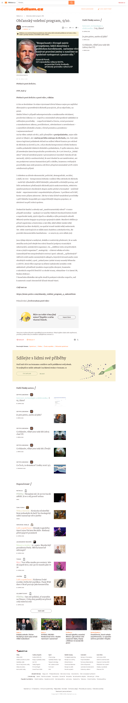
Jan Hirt (34, 662)
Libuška (19, 576)
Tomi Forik (20, 507)
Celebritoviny (21, 593)
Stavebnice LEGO (49, 679)
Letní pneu (69, 679)
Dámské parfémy (60, 679)
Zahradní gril (90, 676)
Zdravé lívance (69, 662)
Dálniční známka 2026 (103, 659)
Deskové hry (76, 679)
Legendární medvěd (24, 542)
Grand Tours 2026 (37, 669)
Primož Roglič (36, 667)
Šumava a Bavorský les (87, 662)
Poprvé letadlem (85, 659)
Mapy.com (45, 674)
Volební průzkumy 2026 (22, 659)
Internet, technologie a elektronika (92, 27)
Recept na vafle (69, 667)
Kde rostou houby (65, 674)
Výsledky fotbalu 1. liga (55, 659)
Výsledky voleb (20, 662)
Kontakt (64, 689)
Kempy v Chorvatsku (86, 657)
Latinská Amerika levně (87, 667)
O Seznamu (35, 689)
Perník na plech (69, 669)
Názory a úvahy (23, 545)
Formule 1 (51, 667)
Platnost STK (100, 669)
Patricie (19, 490)
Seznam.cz (122, 2)
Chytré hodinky (91, 679)
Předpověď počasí (54, 674)
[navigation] (2, 2)
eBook (66, 27)
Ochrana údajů (73, 689)
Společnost (32, 346)
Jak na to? (42, 373)
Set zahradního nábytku (79, 676)
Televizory (83, 679)
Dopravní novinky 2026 (103, 662)
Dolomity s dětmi (85, 669)
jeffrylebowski (28, 26)
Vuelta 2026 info (36, 657)
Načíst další (41, 611)
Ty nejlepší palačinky (70, 657)
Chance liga (52, 657)
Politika (40, 346)
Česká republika (48, 346)
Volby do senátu (20, 667)
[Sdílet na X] (78, 340)
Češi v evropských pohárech (87, 674)
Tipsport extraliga (53, 662)
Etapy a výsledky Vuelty (38, 659)
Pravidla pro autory (85, 689)
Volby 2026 (19, 657)
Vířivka (97, 676)
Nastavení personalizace (63, 691)
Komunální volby (21, 669)
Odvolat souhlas (98, 689)
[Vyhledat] (71, 2)
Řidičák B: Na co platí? (103, 664)
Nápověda (57, 689)
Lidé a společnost (24, 528)
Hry (18, 562)
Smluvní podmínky (46, 689)
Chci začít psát (106, 9)
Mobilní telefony (39, 679)
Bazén (38, 676)
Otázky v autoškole (102, 667)
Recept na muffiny (70, 659)
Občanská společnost (61, 346)
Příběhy (19, 494)
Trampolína (55, 676)
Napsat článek (67, 317)
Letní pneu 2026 (101, 657)
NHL (50, 669)
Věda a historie (23, 510)
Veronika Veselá (22, 524)
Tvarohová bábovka (70, 664)
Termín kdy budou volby (23, 664)
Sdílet (72, 27)
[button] (47, 55)
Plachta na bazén (46, 676)
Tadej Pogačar (36, 664)
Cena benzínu (75, 674)
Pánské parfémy (101, 679)
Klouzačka (69, 676)
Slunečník (62, 676)
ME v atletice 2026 (54, 664)
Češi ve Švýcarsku (85, 664)
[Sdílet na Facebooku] (75, 340)
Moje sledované (87, 9)
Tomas (18, 559)
